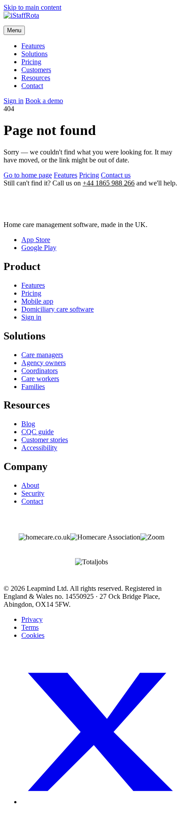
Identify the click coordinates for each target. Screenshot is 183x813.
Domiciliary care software (57, 309)
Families (33, 386)
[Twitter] (100, 801)
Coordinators (39, 370)
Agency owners (43, 362)
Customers (36, 69)
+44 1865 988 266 (109, 183)
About (30, 485)
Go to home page (28, 175)
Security (32, 493)
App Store (35, 239)
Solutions (34, 54)
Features (33, 46)
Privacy (32, 619)
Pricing (31, 62)
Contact (32, 85)
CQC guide (37, 431)
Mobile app (37, 301)
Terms (30, 627)
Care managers (42, 354)
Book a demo (44, 100)
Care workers (40, 378)
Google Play (38, 247)
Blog (28, 424)
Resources (35, 77)
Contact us (116, 175)
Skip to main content (32, 7)
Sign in (14, 100)
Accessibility (39, 447)
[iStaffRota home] (91, 19)
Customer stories (44, 439)
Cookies (32, 635)
